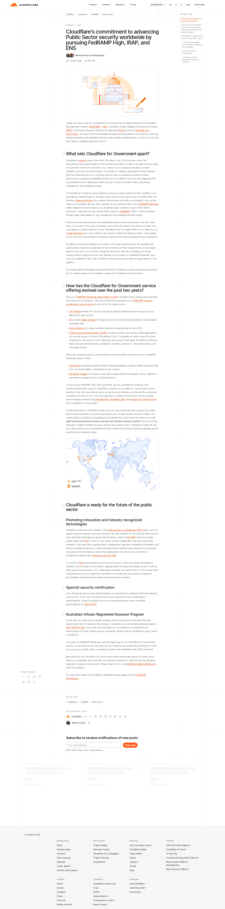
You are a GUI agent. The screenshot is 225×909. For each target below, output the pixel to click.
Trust (95, 887)
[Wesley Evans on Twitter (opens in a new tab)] (89, 723)
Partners (61, 853)
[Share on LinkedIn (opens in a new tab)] (34, 677)
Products (92, 5)
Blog (132, 870)
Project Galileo (100, 845)
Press (59, 896)
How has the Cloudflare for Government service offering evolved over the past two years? (192, 28)
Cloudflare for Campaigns (106, 853)
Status (133, 857)
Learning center (137, 887)
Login (188, 5)
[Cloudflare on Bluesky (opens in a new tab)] (115, 716)
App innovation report (141, 845)
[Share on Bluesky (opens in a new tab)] (40, 677)
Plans (59, 845)
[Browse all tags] (157, 14)
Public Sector (107, 14)
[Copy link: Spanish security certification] (64, 587)
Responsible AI (100, 896)
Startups (61, 862)
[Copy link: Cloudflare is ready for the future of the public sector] (64, 505)
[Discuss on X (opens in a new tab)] (29, 677)
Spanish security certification (189, 52)
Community (135, 892)
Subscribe (130, 745)
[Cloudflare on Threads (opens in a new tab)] (120, 716)
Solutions (106, 5)
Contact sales (63, 849)
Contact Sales (199, 5)
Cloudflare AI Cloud (176, 849)
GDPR (96, 892)
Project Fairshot (101, 857)
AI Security (171, 853)
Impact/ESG (99, 862)
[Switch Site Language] (170, 4)
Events (133, 866)
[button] (112, 464)
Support (134, 862)
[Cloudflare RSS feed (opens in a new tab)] (86, 716)
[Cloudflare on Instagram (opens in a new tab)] (105, 716)
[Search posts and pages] (181, 5)
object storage (88, 320)
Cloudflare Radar (138, 849)
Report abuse (100, 904)
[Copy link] (34, 682)
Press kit (61, 900)
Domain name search (67, 870)
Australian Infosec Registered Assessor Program (191, 59)
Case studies (136, 853)
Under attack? (64, 866)
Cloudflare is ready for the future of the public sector (192, 37)
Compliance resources (104, 883)
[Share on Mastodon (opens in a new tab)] (23, 682)
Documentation (137, 883)
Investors (61, 892)
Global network (64, 904)
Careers (61, 887)
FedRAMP (95, 14)
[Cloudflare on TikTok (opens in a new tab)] (125, 716)
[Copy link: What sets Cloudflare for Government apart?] (64, 154)
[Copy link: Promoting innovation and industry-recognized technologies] (64, 520)
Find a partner (64, 857)
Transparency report (103, 900)
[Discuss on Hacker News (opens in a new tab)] (23, 677)
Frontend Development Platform (182, 857)
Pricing (133, 5)
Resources (120, 5)
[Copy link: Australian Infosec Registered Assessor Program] (64, 614)
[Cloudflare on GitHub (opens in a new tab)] (110, 716)
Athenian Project (101, 849)
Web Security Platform (177, 869)
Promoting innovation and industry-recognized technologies (193, 44)
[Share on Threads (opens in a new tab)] (29, 682)
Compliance (83, 14)
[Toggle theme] (176, 5)
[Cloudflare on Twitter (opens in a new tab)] (90, 716)
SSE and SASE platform (178, 845)
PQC (81, 562)
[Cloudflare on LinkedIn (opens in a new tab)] (95, 716)
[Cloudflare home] (24, 4)
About (60, 883)
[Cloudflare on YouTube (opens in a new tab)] (100, 716)
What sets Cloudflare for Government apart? (192, 20)
